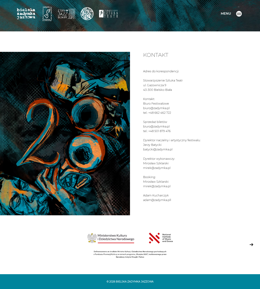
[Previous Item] (8, 244)
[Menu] (239, 14)
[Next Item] (251, 244)
